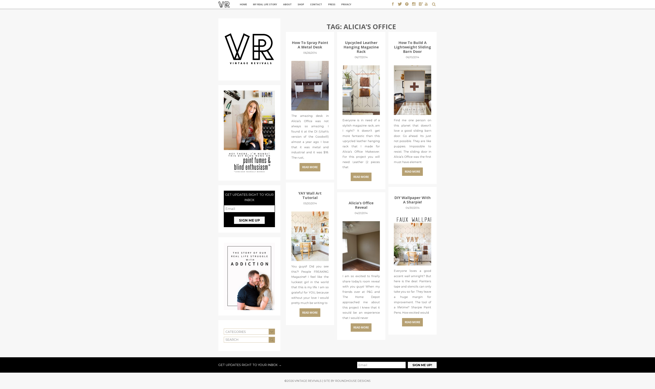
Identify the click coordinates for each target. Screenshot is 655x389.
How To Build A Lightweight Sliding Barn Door (412, 47)
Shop (301, 4)
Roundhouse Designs (352, 381)
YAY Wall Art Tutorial (310, 195)
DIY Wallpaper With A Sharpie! (412, 199)
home (243, 4)
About (287, 4)
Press (331, 4)
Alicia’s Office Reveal (361, 205)
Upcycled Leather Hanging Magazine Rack (361, 47)
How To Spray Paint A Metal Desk (310, 44)
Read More (310, 167)
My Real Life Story (265, 4)
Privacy (346, 4)
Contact (316, 4)
